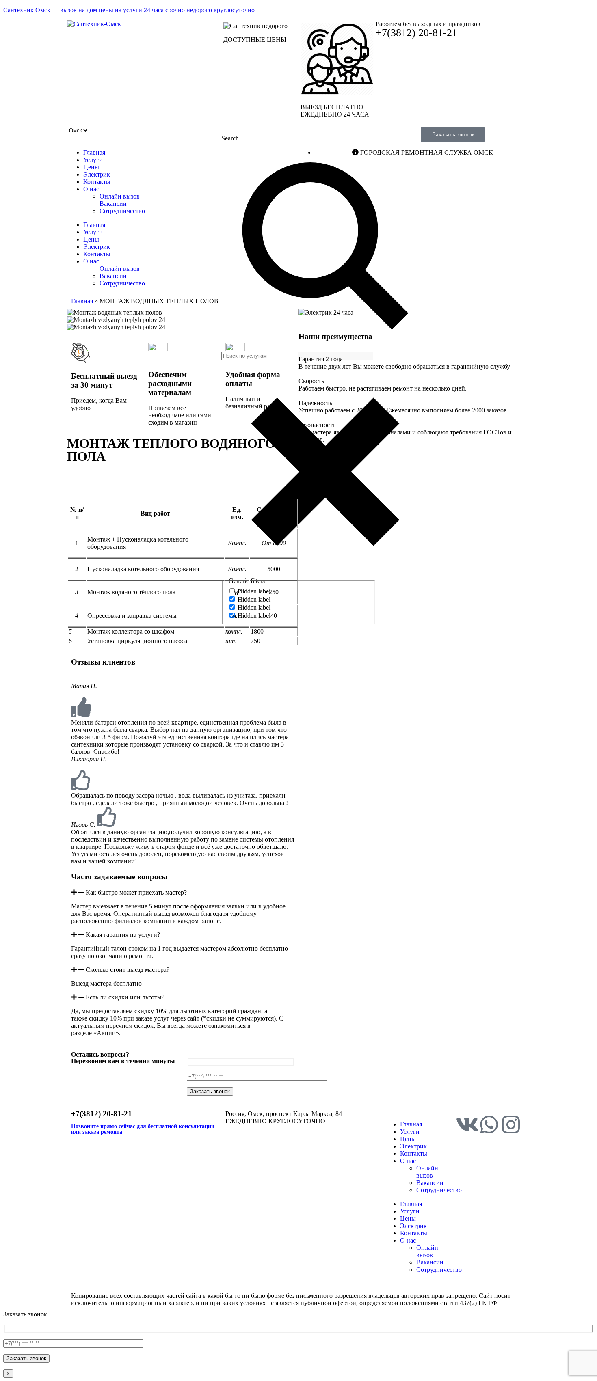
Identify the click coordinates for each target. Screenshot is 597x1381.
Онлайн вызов (120, 196)
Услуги (93, 159)
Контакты (96, 181)
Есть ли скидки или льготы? (125, 997)
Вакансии (113, 203)
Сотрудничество (122, 210)
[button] (182, 892)
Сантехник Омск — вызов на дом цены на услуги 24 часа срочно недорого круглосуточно (129, 9)
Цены (91, 167)
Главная (94, 152)
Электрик (96, 174)
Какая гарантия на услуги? (123, 934)
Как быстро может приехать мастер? (136, 892)
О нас (91, 189)
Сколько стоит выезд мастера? (127, 969)
